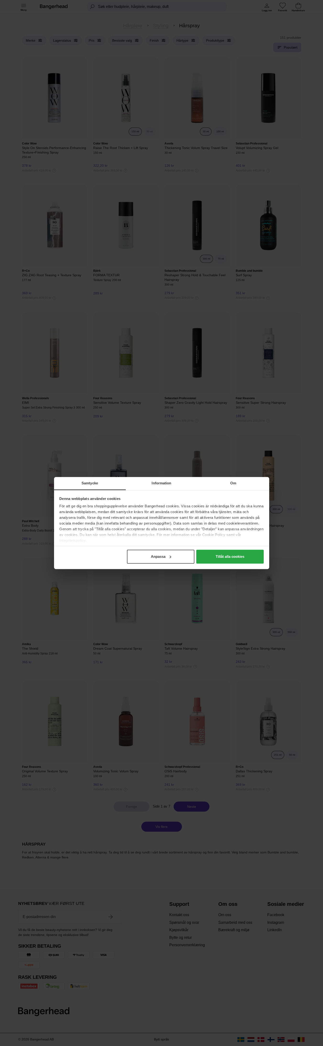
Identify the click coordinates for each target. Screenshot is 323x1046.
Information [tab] (161, 483)
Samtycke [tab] (90, 483)
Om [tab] (233, 483)
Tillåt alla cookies (230, 556)
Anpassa (158, 556)
